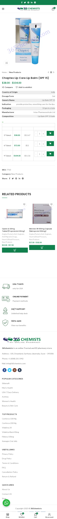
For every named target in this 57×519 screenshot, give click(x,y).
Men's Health (7, 388)
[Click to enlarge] (6, 63)
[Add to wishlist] (24, 204)
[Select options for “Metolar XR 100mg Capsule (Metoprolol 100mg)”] (42, 247)
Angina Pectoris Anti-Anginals (13, 234)
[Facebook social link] (21, 2)
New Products (15, 72)
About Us (6, 489)
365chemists (7, 348)
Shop (4, 498)
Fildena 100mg (8, 437)
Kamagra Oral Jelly (9, 441)
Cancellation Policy (10, 472)
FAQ (4, 467)
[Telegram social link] (35, 2)
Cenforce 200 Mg (9, 423)
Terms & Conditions (10, 463)
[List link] (28, 353)
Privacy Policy (7, 454)
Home (4, 72)
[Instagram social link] (15, 370)
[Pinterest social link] (28, 2)
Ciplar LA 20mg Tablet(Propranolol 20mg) (13, 230)
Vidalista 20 (7, 427)
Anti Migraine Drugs (9, 237)
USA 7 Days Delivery (10, 392)
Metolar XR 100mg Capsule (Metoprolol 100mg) (40, 230)
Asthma (5, 397)
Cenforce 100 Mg (9, 419)
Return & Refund (9, 476)
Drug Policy (6, 458)
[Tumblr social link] (20, 370)
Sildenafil (5, 383)
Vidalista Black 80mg (10, 432)
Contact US (7, 494)
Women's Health (9, 401)
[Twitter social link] (25, 2)
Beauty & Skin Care (10, 406)
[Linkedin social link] (31, 2)
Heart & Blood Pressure (10, 240)
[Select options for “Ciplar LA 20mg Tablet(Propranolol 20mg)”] (15, 250)
